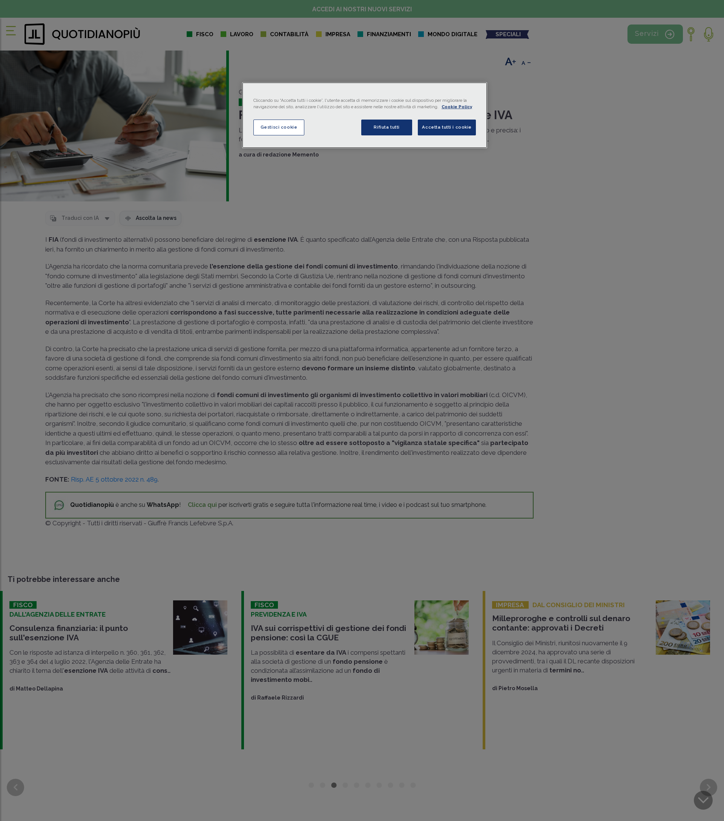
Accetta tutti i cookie (447, 127)
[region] (364, 115)
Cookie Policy (457, 106)
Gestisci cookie (279, 127)
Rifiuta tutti (386, 127)
